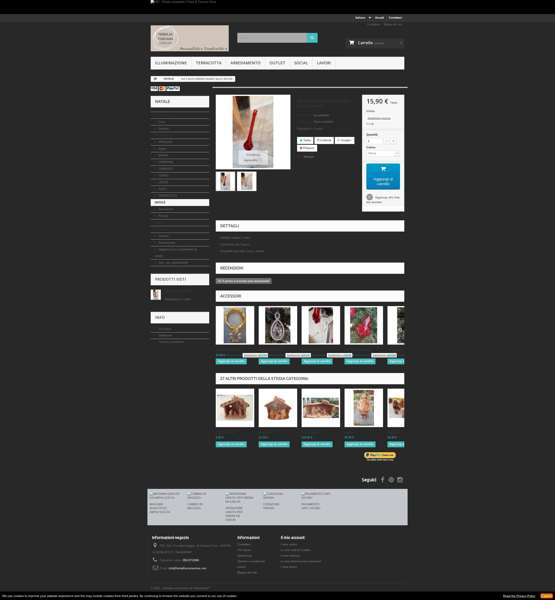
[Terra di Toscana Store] (191, 38)
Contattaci (395, 17)
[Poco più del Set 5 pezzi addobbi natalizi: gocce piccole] (156, 295)
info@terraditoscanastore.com (187, 568)
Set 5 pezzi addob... (358, 350)
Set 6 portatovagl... (229, 350)
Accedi (379, 17)
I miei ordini (289, 544)
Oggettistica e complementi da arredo (176, 253)
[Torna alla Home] (155, 79)
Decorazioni (165, 209)
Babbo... (350, 432)
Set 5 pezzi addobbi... (180, 291)
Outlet (277, 62)
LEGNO (163, 182)
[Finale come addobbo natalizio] (321, 325)
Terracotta (209, 62)
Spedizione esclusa (379, 118)
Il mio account (293, 537)
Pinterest (308, 148)
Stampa (309, 156)
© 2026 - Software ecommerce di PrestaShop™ (181, 588)
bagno (162, 148)
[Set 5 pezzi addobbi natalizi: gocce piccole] (225, 181)
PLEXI (162, 189)
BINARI (163, 155)
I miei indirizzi (290, 555)
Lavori (324, 62)
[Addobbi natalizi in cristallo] (278, 325)
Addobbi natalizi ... (272, 350)
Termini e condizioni (171, 342)
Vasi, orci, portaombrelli (173, 262)
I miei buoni (289, 567)
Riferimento (305, 115)
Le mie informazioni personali (301, 561)
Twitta (306, 140)
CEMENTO (165, 168)
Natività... (394, 432)
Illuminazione (171, 62)
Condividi (325, 140)
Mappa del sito (393, 24)
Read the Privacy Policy (519, 596)
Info (160, 317)
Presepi (163, 215)
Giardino (163, 128)
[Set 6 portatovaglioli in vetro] (235, 325)
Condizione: (305, 121)
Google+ (346, 140)
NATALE (160, 202)
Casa (161, 121)
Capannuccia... (226, 432)
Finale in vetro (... (314, 350)
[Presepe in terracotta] (278, 408)
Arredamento (245, 62)
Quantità (372, 134)
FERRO (163, 175)
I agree (547, 596)
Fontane (163, 236)
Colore (371, 147)
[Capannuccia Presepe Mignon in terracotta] (235, 408)
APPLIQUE (165, 142)
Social (301, 62)
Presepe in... (268, 432)
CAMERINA (165, 162)
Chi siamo (164, 329)
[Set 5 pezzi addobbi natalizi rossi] (363, 325)
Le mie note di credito (295, 550)
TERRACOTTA (167, 195)
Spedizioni (165, 335)
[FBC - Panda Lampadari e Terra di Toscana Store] (277, 7)
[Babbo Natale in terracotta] (363, 408)
